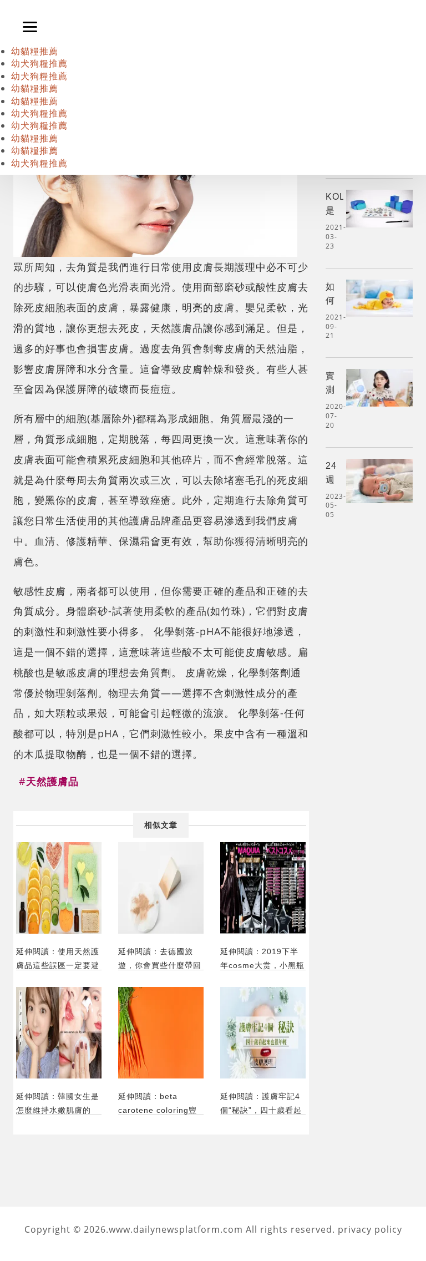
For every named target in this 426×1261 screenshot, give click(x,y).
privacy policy (370, 1229)
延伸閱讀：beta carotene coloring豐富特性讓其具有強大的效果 (159, 1103)
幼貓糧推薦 (34, 51)
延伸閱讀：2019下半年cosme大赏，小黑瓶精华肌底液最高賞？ (262, 958)
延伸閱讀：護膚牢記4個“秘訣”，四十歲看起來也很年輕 (261, 1103)
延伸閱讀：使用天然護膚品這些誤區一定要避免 (57, 958)
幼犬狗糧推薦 (39, 63)
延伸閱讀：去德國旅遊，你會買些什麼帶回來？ (159, 958)
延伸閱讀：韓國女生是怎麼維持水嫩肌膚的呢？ (57, 1103)
